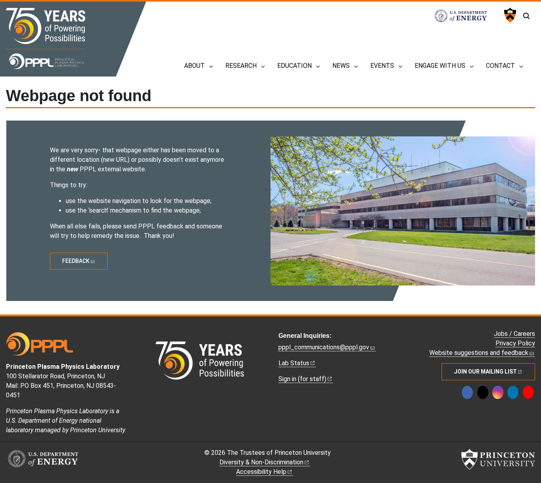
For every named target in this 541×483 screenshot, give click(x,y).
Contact (500, 65)
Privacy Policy (515, 343)
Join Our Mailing (485, 371)
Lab (293, 363)
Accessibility (261, 471)
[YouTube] (528, 392)
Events (382, 65)
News (341, 65)
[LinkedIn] (512, 392)
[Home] (45, 38)
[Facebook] (467, 392)
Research (241, 65)
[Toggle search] (526, 15)
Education (294, 65)
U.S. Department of (465, 16)
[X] (482, 392)
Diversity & (261, 462)
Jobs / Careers (514, 333)
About (194, 65)
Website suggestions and (478, 352)
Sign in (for (302, 379)
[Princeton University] (509, 15)
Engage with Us (440, 65)
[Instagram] (497, 392)
